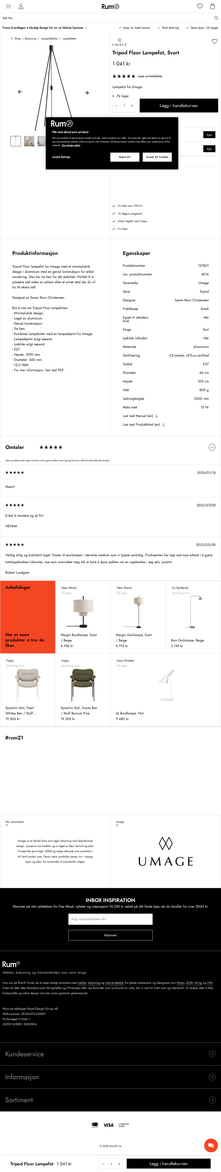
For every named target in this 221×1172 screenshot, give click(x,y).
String (198, 983)
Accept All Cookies (157, 157)
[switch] (110, 447)
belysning (94, 983)
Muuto (180, 983)
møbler (81, 983)
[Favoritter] (200, 6)
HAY (210, 983)
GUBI (189, 983)
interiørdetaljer (114, 983)
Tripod (204, 291)
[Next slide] (86, 92)
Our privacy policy (71, 145)
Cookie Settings (61, 156)
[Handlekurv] (212, 6)
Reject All (124, 157)
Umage (204, 282)
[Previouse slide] (20, 92)
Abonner (110, 935)
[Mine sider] (21, 6)
